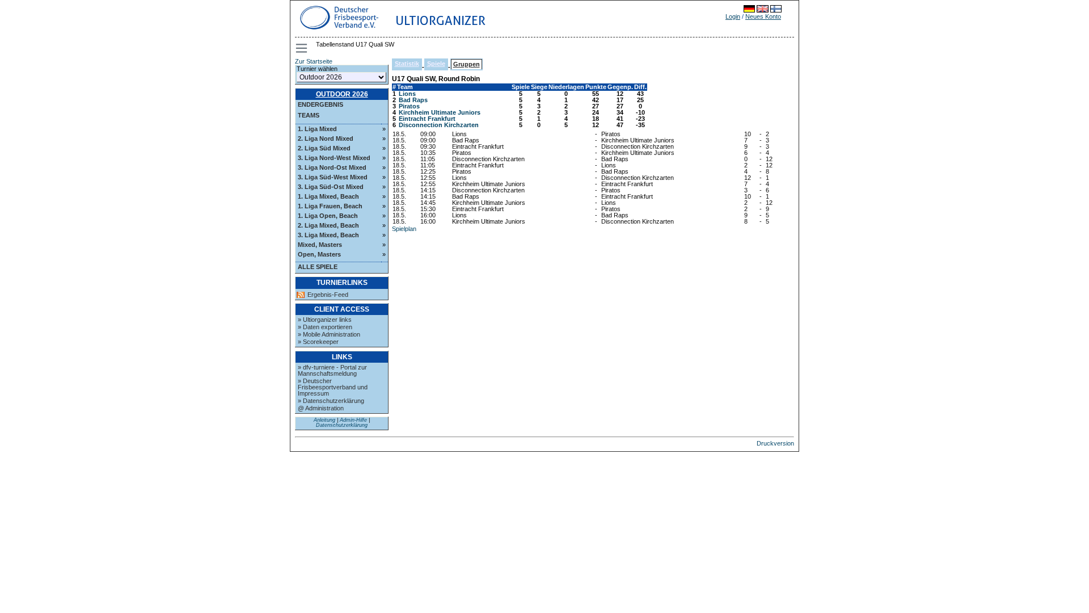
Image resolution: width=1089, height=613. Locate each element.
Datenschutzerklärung (342, 425)
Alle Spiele (317, 266)
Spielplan (404, 228)
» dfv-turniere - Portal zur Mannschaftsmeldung (332, 370)
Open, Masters (319, 254)
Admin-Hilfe (353, 420)
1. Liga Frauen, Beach (330, 206)
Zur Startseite (313, 61)
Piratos (409, 106)
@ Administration (321, 408)
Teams (308, 115)
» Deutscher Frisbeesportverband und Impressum (333, 387)
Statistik (407, 63)
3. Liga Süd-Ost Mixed (331, 186)
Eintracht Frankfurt (427, 118)
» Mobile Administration (329, 334)
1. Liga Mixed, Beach (328, 196)
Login (732, 16)
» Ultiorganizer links (325, 319)
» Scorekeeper (318, 341)
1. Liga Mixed (317, 128)
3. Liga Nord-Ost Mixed (332, 167)
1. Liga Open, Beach (328, 215)
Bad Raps (413, 99)
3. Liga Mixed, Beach (328, 235)
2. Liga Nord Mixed (325, 138)
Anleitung (324, 420)
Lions (407, 93)
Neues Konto (763, 16)
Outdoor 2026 (342, 94)
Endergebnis (320, 104)
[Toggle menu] (302, 48)
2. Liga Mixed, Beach (328, 225)
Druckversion (775, 443)
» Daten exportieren (325, 327)
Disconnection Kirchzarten (439, 124)
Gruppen (466, 64)
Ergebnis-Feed (327, 295)
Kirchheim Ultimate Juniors (439, 112)
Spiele (436, 63)
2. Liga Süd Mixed (324, 148)
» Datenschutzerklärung (331, 400)
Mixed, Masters (320, 244)
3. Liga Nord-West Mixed (334, 157)
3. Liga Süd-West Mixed (333, 177)
